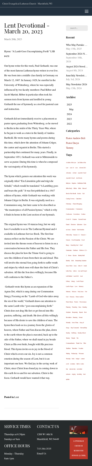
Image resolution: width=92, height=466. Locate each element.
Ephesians (79, 224)
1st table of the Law (71, 162)
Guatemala (69, 250)
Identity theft (81, 255)
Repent (81, 312)
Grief (81, 245)
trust (84, 374)
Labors (75, 271)
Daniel (67, 224)
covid (67, 364)
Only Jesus (80, 291)
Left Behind (69, 276)
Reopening (75, 312)
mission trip (72, 369)
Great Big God (74, 245)
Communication (70, 209)
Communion (79, 209)
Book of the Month (71, 193)
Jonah (85, 266)
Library (68, 281)
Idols (72, 260)
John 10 (80, 266)
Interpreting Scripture (80, 260)
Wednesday (74, 353)
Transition (74, 348)
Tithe (84, 343)
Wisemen (81, 353)
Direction (73, 224)
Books (79, 193)
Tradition (68, 348)
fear (67, 369)
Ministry (68, 291)
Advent (74, 173)
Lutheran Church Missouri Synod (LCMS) (79, 448)
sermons (68, 374)
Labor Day (69, 271)
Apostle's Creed (82, 173)
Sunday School (82, 333)
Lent (16, 397)
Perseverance (83, 302)
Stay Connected (75, 328)
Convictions (76, 214)
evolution (72, 364)
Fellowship (69, 235)
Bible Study (69, 188)
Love (76, 286)
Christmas (68, 204)
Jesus (75, 266)
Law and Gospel (82, 271)
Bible (79, 188)
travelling (79, 374)
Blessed (84, 188)
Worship (68, 359)
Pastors (76, 302)
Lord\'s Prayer (69, 286)
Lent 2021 (76, 276)
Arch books (79, 178)
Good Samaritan (76, 240)
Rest (85, 312)
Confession (69, 214)
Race (80, 307)
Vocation (80, 348)
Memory (81, 286)
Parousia (72, 297)
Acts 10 (72, 168)
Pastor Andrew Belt (75, 138)
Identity (68, 260)
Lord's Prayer (79, 281)
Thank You (79, 343)
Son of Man (75, 322)
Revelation (69, 317)
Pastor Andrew (80, 297)
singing (74, 374)
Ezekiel (74, 229)
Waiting (68, 353)
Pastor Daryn (72, 143)
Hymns (75, 255)
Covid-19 (68, 219)
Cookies (83, 214)
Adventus (68, 173)
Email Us (41, 453)
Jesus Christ (69, 266)
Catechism (78, 199)
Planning (68, 307)
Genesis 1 (83, 235)
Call (83, 193)
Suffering (73, 333)
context (82, 359)
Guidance (75, 250)
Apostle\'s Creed (70, 178)
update (67, 379)
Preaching (74, 307)
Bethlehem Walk (82, 183)
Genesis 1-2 (76, 235)
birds (73, 359)
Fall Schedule (80, 229)
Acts (76, 168)
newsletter (79, 369)
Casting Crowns (70, 199)
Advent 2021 (82, 168)
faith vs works (80, 364)
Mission (74, 291)
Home (69, 255)
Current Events (82, 219)
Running (75, 317)
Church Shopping (77, 204)
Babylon (68, 183)
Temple (73, 338)
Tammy (70, 147)
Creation (74, 219)
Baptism (74, 183)
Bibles (75, 188)
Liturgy (73, 281)
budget (77, 359)
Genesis (68, 240)
